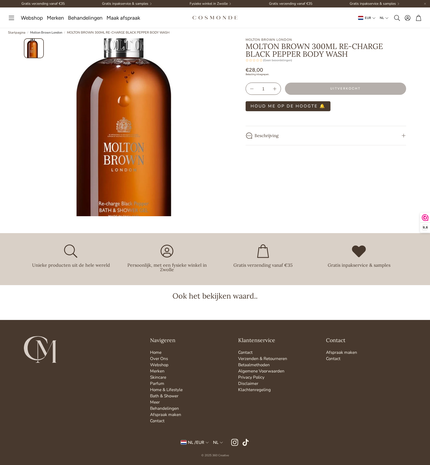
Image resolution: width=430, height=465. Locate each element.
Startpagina (16, 32)
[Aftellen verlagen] (251, 88)
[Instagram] (234, 442)
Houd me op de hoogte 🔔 (288, 106)
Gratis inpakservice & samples (125, 3)
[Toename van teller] (274, 88)
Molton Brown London (46, 32)
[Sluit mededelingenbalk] (425, 3)
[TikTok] (245, 442)
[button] (11, 18)
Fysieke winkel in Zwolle (209, 3)
